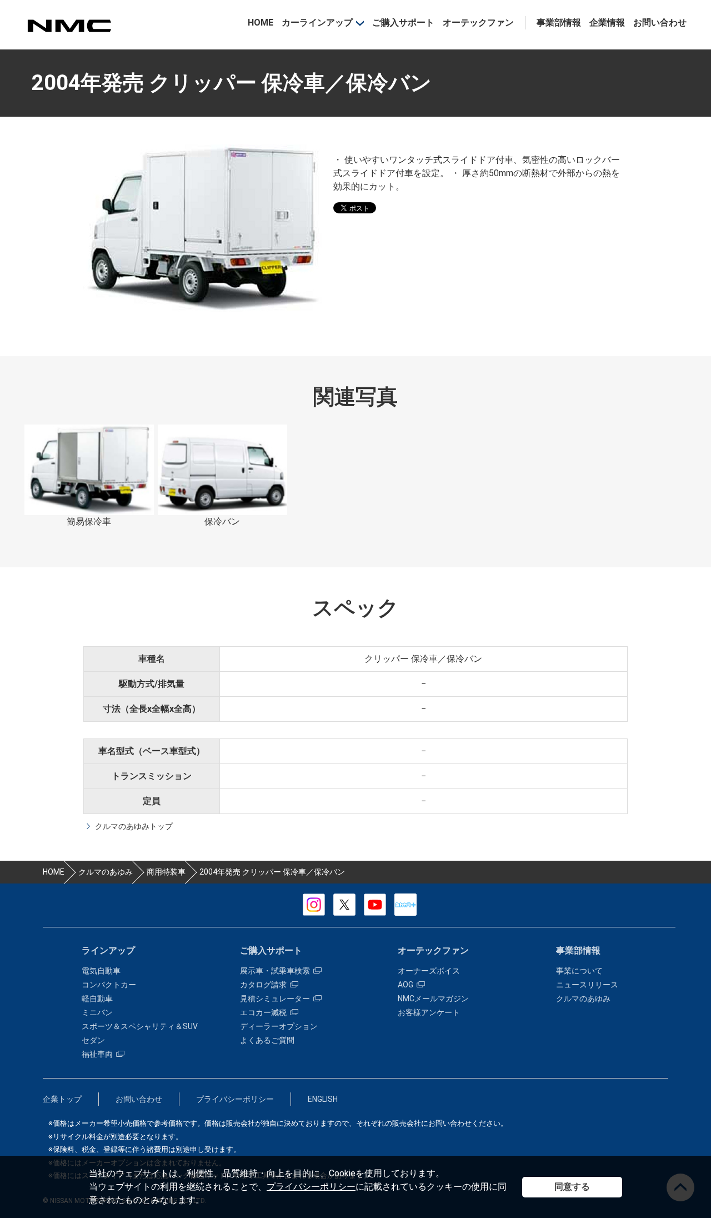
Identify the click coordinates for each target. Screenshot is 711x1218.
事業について (579, 970)
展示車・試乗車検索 (275, 970)
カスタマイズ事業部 (68, 25)
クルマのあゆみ (583, 998)
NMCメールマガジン (433, 998)
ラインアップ (108, 950)
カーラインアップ (317, 22)
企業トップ (62, 1099)
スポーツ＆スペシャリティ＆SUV (140, 1026)
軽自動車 (97, 998)
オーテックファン (478, 22)
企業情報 (607, 22)
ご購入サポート (403, 22)
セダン (93, 1040)
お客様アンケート (429, 1012)
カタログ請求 (263, 984)
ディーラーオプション (279, 1026)
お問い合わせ (660, 22)
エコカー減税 (263, 1012)
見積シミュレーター (275, 998)
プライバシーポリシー (311, 1186)
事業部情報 (559, 22)
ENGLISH (323, 1099)
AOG (405, 984)
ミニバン (97, 1012)
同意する (572, 1186)
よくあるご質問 (267, 1040)
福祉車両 (97, 1054)
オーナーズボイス (429, 970)
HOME (260, 22)
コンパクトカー (109, 984)
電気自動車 (101, 970)
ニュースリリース (587, 984)
